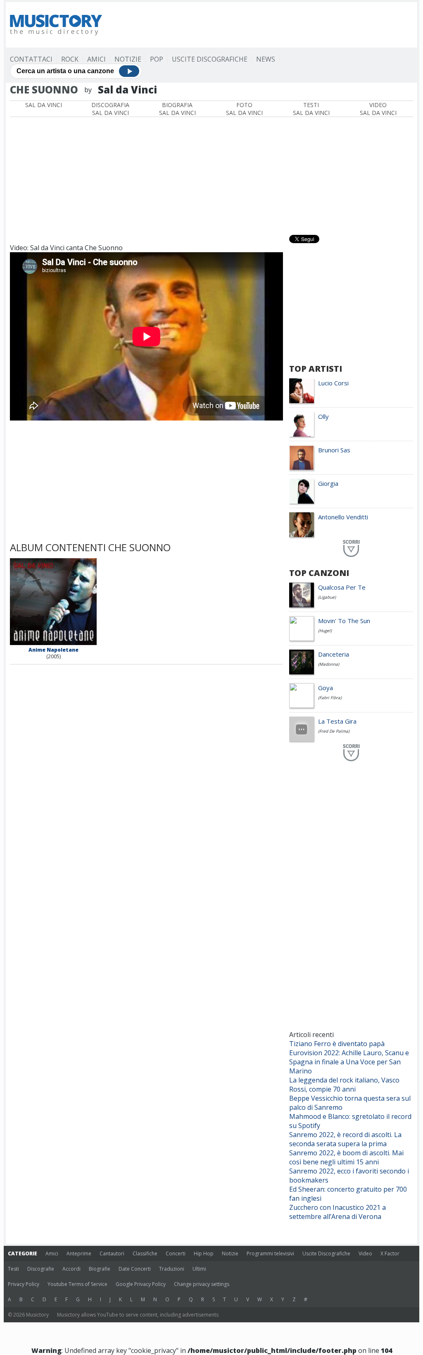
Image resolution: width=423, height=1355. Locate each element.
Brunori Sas (334, 450)
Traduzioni (171, 1268)
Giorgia (328, 483)
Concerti (175, 1253)
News (265, 59)
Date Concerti (135, 1268)
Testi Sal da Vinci (311, 109)
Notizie (127, 59)
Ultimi (199, 1268)
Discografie (40, 1268)
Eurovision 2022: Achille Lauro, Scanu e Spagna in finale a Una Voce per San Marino (349, 1061)
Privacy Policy (23, 1284)
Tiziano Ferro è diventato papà (337, 1043)
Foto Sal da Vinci (244, 109)
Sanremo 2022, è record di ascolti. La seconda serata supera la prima (345, 1139)
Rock (69, 59)
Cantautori (112, 1253)
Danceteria (333, 654)
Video (365, 1253)
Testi (13, 1268)
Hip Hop (204, 1253)
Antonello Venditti (343, 517)
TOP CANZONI (319, 572)
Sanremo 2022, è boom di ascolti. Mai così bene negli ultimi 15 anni (346, 1157)
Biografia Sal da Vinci (177, 109)
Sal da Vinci (43, 105)
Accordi (71, 1268)
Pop (156, 59)
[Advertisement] (262, 24)
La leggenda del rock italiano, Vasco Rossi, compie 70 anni (344, 1084)
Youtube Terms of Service (77, 1284)
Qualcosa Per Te (342, 587)
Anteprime (79, 1253)
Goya (325, 687)
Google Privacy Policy (141, 1284)
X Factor (389, 1253)
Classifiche (145, 1253)
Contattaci (31, 59)
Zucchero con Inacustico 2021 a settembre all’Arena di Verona (337, 1212)
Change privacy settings (201, 1284)
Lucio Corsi (333, 383)
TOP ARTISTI (315, 368)
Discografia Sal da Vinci (110, 109)
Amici (96, 59)
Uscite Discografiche (209, 59)
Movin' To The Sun (344, 621)
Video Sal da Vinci (378, 109)
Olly (323, 416)
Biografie (99, 1268)
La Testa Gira (337, 721)
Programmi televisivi (270, 1253)
